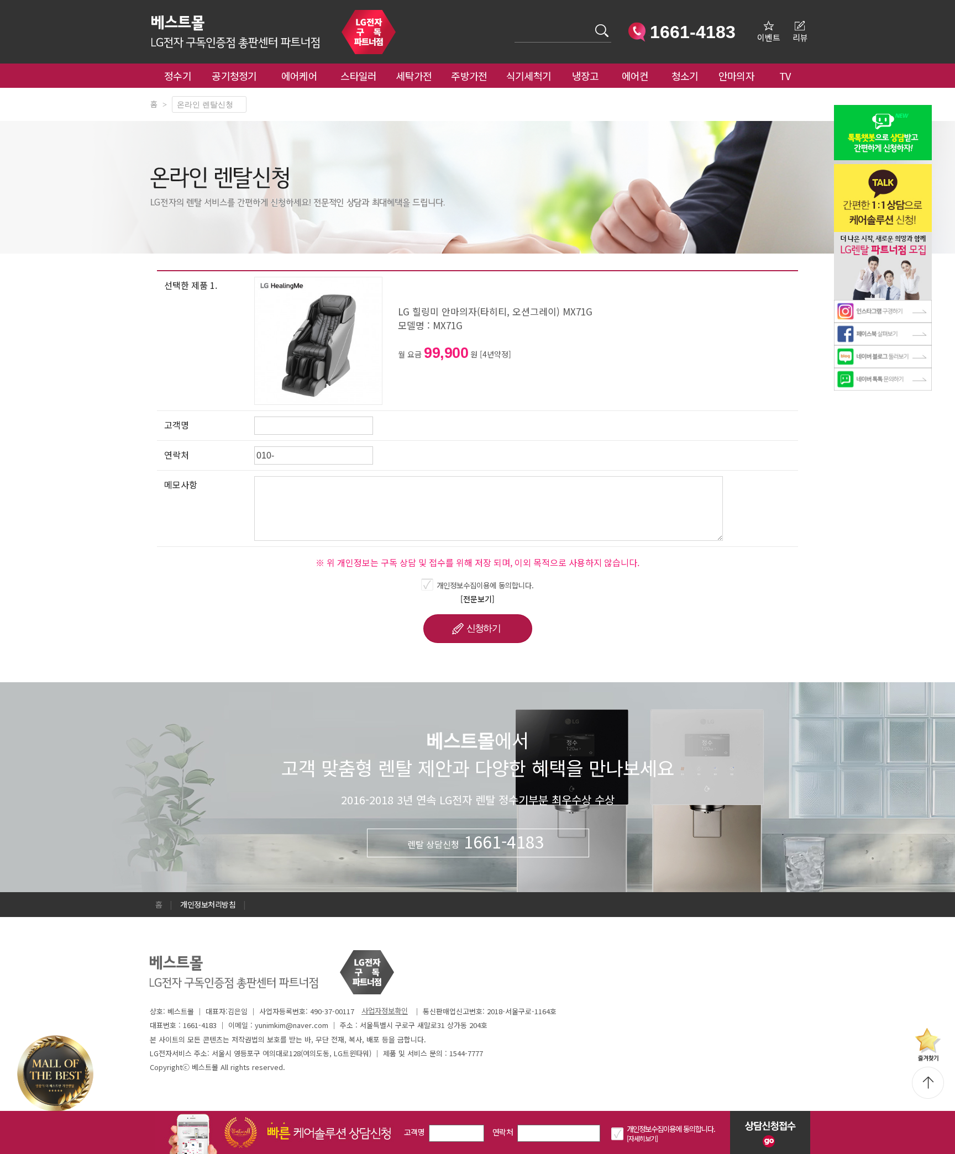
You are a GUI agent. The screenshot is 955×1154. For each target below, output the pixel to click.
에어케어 (299, 75)
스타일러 (358, 75)
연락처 (502, 1131)
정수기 (177, 75)
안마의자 (738, 75)
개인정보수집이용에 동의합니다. (485, 585)
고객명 (414, 1131)
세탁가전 (414, 75)
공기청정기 (234, 75)
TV (785, 75)
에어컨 (635, 75)
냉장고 (585, 75)
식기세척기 (529, 75)
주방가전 (469, 75)
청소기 (685, 75)
